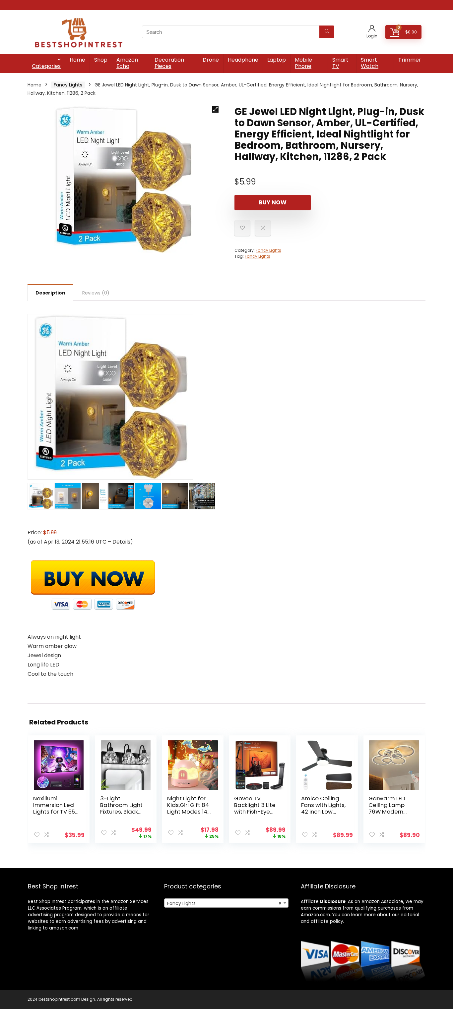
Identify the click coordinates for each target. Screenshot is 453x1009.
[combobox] (226, 903)
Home (77, 60)
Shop (100, 60)
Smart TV (340, 63)
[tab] (50, 292)
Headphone (243, 60)
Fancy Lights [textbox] (224, 903)
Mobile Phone (303, 63)
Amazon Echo (127, 63)
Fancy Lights (68, 84)
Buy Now (273, 202)
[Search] (326, 32)
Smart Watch (369, 63)
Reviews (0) (95, 293)
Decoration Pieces (169, 63)
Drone (211, 60)
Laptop (276, 60)
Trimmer (409, 60)
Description (50, 293)
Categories (46, 66)
